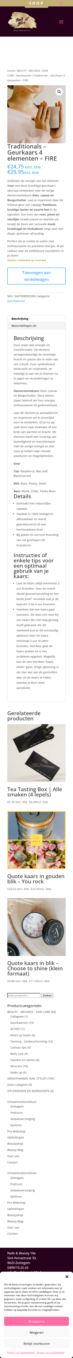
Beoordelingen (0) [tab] (24, 326)
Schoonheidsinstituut (21, 1102)
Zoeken (47, 995)
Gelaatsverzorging (22, 1119)
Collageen (17, 1016)
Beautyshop (15, 1144)
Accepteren (36, 1321)
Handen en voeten (22, 1060)
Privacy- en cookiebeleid (20, 1352)
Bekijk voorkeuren (37, 1344)
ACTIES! (15, 1029)
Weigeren (36, 1332)
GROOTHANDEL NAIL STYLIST (27, 1078)
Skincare (16, 1066)
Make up (16, 1072)
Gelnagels (17, 1106)
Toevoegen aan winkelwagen (36, 276)
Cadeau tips (18, 1047)
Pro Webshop (16, 1131)
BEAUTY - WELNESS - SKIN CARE (28, 1012)
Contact (12, 1162)
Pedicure (16, 1113)
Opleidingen (15, 1137)
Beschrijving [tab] (20, 319)
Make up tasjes (20, 1035)
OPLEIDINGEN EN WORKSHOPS (28, 1091)
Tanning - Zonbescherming (28, 1041)
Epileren (16, 1125)
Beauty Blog (15, 1150)
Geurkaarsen (23, 75)
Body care (17, 1054)
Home (11, 70)
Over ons (13, 1156)
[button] (67, 1277)
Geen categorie (17, 1085)
